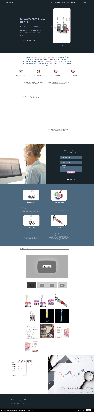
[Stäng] (92, 410)
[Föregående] (51, 27)
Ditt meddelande (63, 165)
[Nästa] (72, 27)
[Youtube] (85, 2)
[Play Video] (31, 285)
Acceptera (88, 410)
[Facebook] (83, 2)
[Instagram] (80, 2)
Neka (83, 410)
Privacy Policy (30, 410)
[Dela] (67, 253)
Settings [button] (79, 410)
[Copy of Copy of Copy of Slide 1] (62, 45)
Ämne (61, 160)
